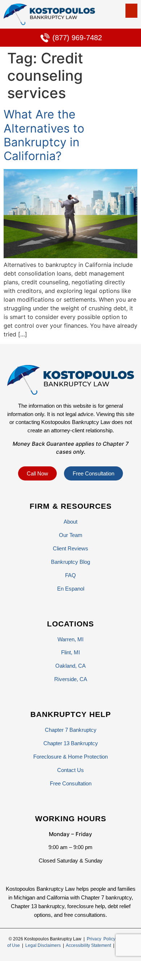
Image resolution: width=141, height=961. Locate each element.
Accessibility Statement (88, 945)
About (70, 522)
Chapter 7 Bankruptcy (71, 730)
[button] (131, 11)
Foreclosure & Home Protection (70, 757)
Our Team (70, 535)
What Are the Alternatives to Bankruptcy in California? (44, 135)
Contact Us (70, 770)
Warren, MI (70, 639)
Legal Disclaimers (43, 945)
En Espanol (70, 589)
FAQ (70, 575)
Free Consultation (70, 783)
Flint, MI (70, 652)
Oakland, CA (70, 666)
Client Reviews (70, 548)
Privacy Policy (101, 938)
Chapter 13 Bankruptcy (70, 743)
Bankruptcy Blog (70, 562)
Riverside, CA (70, 679)
